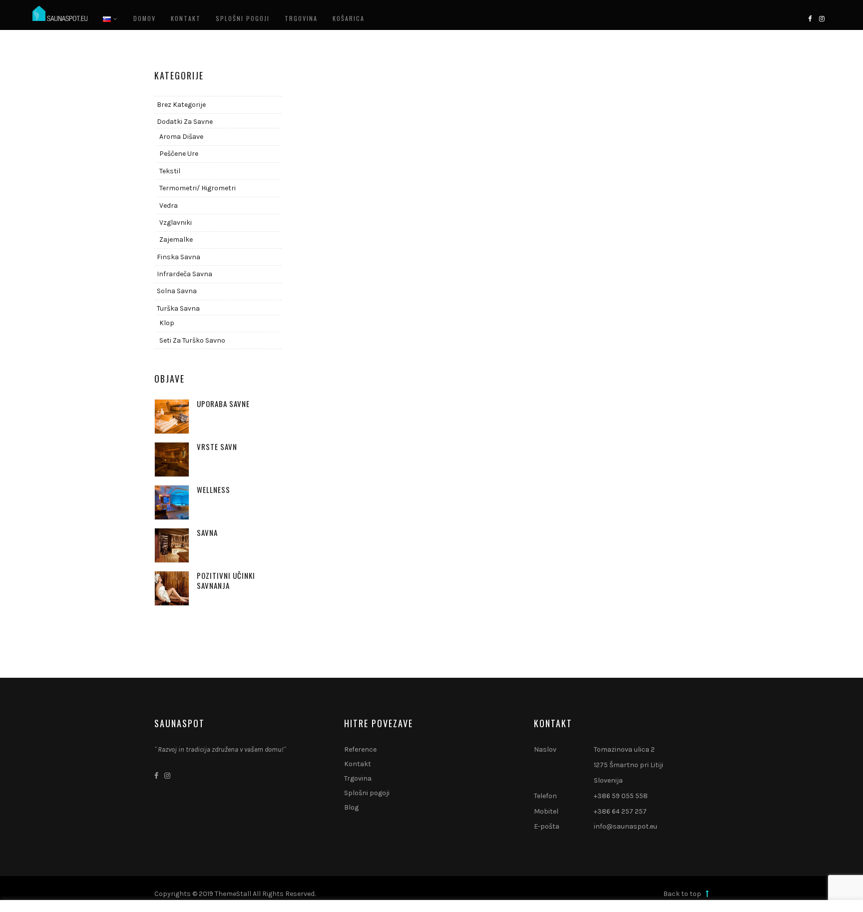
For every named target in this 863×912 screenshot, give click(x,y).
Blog (351, 807)
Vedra (168, 205)
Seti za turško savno (192, 340)
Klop (166, 323)
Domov (144, 18)
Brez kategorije (181, 104)
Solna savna (177, 291)
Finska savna (178, 257)
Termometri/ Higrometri (197, 188)
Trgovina (301, 18)
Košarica (349, 18)
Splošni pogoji (243, 18)
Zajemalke (176, 239)
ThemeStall (233, 894)
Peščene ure (178, 153)
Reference (360, 749)
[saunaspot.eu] (59, 13)
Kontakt (186, 18)
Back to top (683, 894)
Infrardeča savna (184, 274)
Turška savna (178, 308)
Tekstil (169, 171)
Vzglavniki (175, 222)
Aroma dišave (181, 136)
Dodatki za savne (185, 121)
